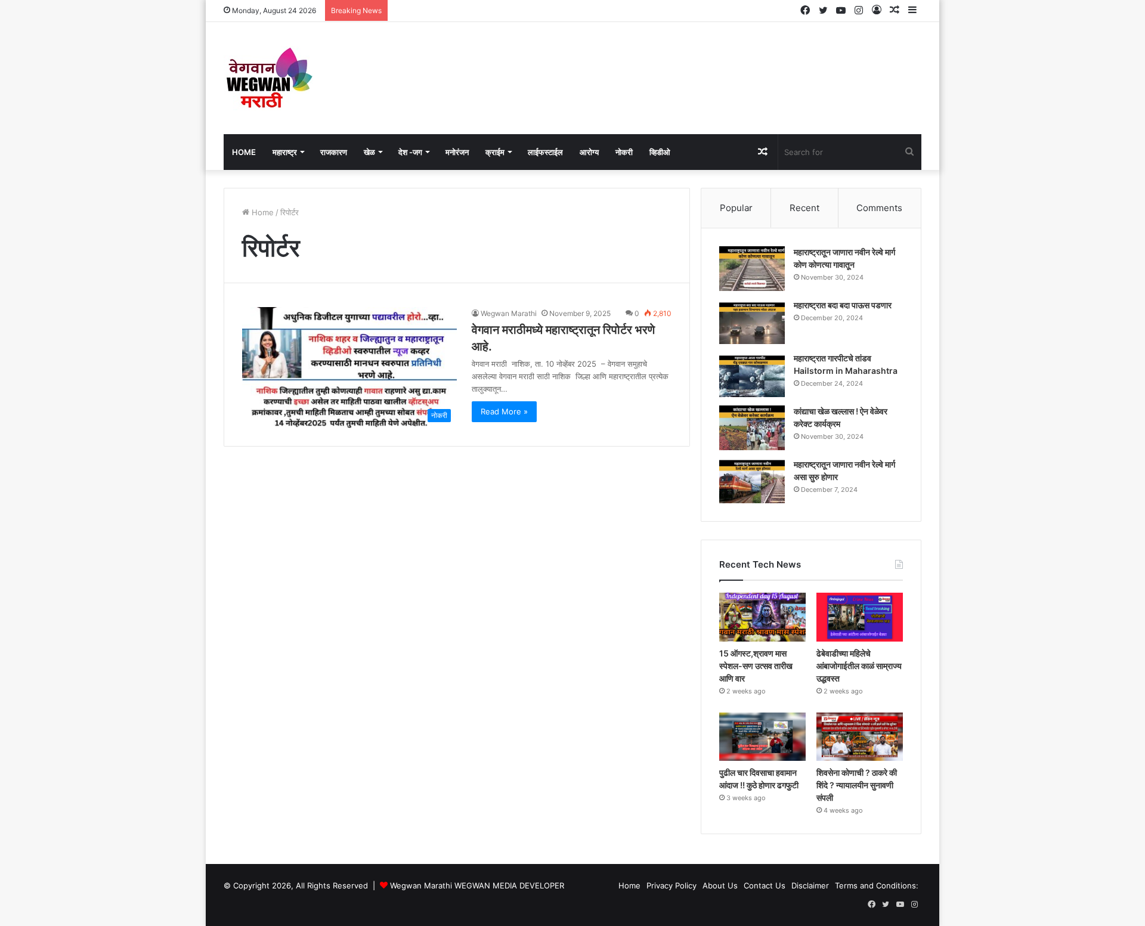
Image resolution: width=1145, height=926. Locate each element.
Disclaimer (810, 885)
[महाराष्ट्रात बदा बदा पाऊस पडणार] (752, 321)
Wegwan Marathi (509, 313)
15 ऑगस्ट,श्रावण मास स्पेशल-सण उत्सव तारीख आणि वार (756, 665)
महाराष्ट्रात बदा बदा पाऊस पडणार (843, 305)
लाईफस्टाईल (545, 152)
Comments (879, 207)
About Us (720, 885)
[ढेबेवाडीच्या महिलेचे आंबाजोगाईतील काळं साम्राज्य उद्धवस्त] (859, 617)
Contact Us (764, 885)
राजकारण (333, 152)
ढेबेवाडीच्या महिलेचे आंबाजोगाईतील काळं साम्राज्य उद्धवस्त (859, 665)
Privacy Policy (671, 885)
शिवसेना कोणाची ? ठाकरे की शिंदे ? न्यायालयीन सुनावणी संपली (856, 785)
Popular (736, 207)
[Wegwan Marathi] (268, 78)
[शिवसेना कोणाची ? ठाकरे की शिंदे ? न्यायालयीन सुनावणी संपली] (859, 737)
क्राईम (495, 152)
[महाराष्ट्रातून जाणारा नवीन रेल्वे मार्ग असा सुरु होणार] (752, 481)
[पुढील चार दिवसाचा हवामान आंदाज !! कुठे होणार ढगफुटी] (762, 737)
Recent (804, 207)
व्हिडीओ (659, 152)
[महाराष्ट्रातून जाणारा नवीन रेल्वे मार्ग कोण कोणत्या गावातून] (752, 268)
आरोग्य (589, 152)
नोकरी (624, 152)
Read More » (504, 411)
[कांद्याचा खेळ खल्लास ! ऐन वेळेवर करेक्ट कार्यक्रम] (752, 427)
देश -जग (410, 152)
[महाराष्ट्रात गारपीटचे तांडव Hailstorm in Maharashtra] (752, 374)
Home (244, 152)
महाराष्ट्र (285, 152)
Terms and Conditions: (876, 885)
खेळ (369, 152)
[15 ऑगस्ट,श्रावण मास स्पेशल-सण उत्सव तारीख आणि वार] (762, 617)
